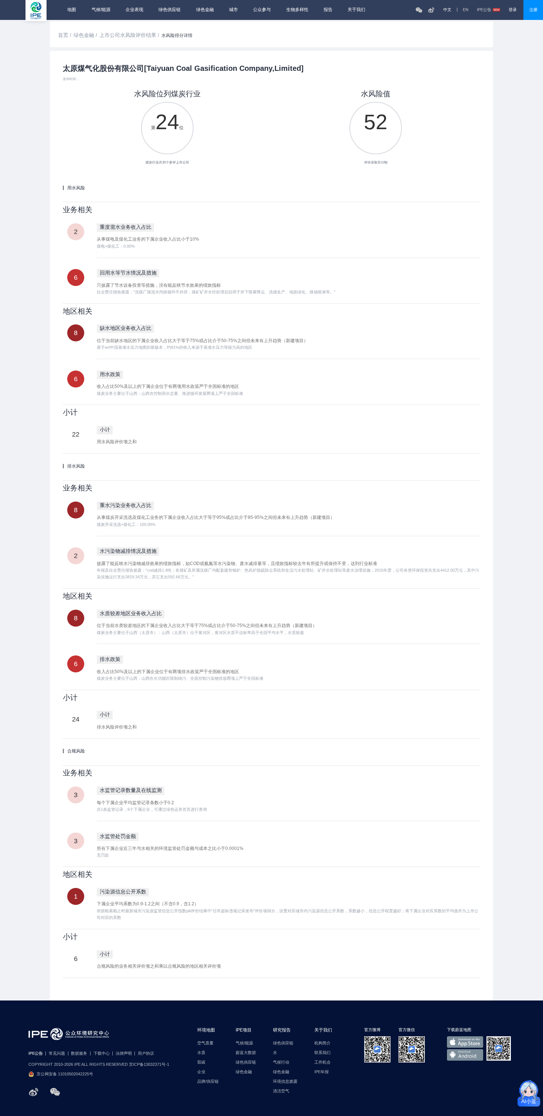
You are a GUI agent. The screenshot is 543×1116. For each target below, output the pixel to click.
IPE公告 (484, 10)
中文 (447, 10)
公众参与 (262, 9)
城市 (233, 9)
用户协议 (146, 1053)
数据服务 (79, 1053)
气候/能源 (101, 9)
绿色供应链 (169, 9)
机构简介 (322, 1043)
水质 (201, 1053)
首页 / (64, 35)
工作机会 (322, 1062)
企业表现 (134, 9)
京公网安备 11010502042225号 (65, 1074)
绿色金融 (205, 9)
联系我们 (322, 1053)
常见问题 (57, 1053)
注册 (533, 9)
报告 (328, 9)
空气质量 (205, 1043)
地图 (71, 9)
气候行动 (281, 1062)
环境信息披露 (285, 1081)
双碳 (201, 1062)
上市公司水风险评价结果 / (129, 35)
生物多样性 (297, 9)
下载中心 (101, 1053)
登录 (513, 9)
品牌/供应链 (208, 1081)
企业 (201, 1072)
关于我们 (356, 9)
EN (465, 10)
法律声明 (124, 1053)
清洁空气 (281, 1091)
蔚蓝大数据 (246, 1053)
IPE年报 (321, 1072)
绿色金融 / (85, 35)
